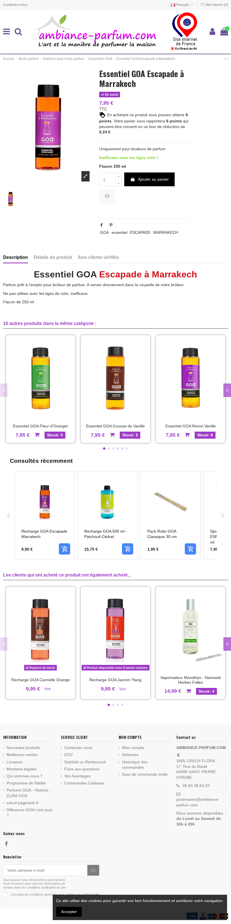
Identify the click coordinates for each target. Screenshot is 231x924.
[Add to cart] (64, 549)
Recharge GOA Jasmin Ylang (115, 680)
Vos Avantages (77, 776)
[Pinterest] (111, 225)
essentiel (119, 232)
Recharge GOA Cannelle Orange (40, 680)
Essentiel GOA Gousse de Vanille (115, 426)
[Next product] (227, 59)
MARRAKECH (165, 232)
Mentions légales (21, 769)
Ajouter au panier (153, 179)
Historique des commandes (135, 765)
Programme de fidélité (26, 783)
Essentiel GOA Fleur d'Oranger (40, 426)
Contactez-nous (15, 5)
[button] (104, 448)
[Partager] (101, 225)
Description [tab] (15, 257)
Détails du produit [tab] (53, 257)
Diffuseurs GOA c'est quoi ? (29, 813)
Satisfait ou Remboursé (85, 762)
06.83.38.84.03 (196, 785)
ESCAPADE (140, 232)
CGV (68, 754)
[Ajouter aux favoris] (107, 196)
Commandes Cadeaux (84, 783)
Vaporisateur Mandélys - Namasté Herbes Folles (190, 680)
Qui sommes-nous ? (24, 776)
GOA (104, 232)
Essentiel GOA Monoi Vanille (190, 426)
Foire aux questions (81, 769)
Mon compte (133, 747)
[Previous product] (225, 59)
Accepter (69, 911)
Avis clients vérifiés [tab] (98, 257)
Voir (47, 689)
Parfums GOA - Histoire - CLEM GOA (28, 793)
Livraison (14, 762)
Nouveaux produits (23, 747)
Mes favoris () (216, 5)
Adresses (130, 754)
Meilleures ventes (22, 754)
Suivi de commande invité (145, 774)
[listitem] (44, 515)
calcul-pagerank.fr (22, 802)
